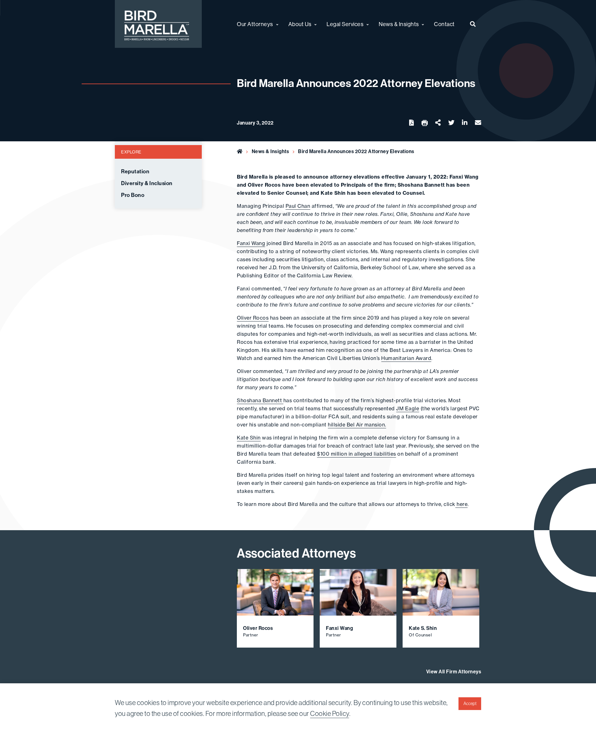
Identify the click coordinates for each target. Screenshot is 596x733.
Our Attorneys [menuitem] (255, 24)
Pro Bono (132, 195)
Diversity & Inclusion (147, 183)
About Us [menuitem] (300, 24)
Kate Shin (249, 438)
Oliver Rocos (253, 318)
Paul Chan (298, 206)
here (461, 504)
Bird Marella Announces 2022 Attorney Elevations (356, 151)
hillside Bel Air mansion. (357, 424)
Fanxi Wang (251, 243)
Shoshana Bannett (260, 400)
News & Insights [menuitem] (399, 24)
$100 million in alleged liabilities (356, 454)
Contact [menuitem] (444, 24)
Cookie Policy (329, 713)
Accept (469, 703)
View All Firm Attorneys (453, 672)
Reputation (135, 171)
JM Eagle (407, 408)
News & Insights (270, 151)
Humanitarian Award (406, 358)
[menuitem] (472, 24)
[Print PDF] (425, 123)
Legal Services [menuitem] (345, 24)
